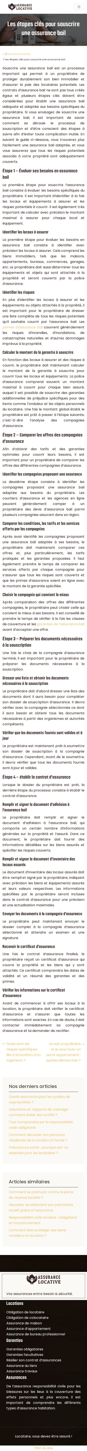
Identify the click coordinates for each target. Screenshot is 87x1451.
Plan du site (43, 1448)
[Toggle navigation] (79, 7)
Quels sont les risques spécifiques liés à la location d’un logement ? (23, 1052)
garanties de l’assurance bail (60, 624)
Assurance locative (18, 54)
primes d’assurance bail (23, 327)
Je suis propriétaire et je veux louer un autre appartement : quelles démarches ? (63, 1052)
